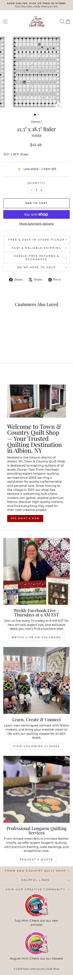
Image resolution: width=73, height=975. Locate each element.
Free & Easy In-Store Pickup (36, 239)
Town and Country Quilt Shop (35, 870)
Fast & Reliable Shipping (37, 248)
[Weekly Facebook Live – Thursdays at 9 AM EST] (36, 571)
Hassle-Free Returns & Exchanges (36, 258)
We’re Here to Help (36, 267)
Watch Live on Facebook (36, 637)
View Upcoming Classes (36, 746)
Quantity (36, 183)
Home (35, 121)
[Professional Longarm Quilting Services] (36, 789)
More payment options (36, 223)
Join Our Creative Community (35, 889)
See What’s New (25, 518)
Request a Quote (36, 859)
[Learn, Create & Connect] (36, 680)
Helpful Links (35, 880)
